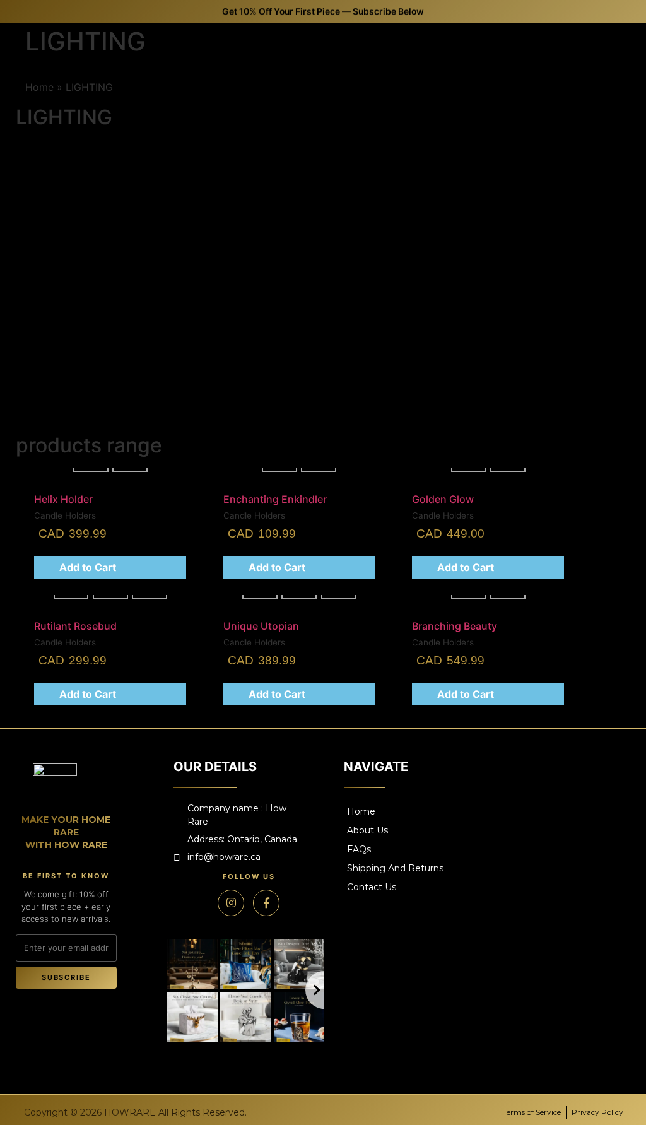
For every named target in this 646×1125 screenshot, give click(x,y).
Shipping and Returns (395, 868)
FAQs (359, 849)
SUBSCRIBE (66, 977)
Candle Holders (365, 299)
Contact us (371, 887)
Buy (363, 356)
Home (361, 811)
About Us (367, 830)
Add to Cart (87, 567)
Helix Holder (366, 312)
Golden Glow (447, 312)
